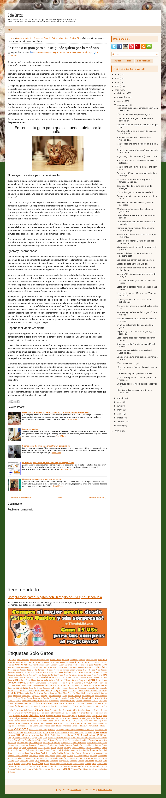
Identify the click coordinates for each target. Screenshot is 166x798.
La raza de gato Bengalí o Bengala (132, 264)
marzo (120, 418)
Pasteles (32, 740)
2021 (117, 431)
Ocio (105, 735)
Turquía (18, 766)
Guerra (33, 713)
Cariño (93, 675)
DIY (18, 693)
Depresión (64, 688)
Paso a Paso (24, 740)
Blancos (23, 670)
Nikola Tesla (70, 735)
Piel (40, 743)
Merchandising (87, 729)
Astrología (16, 667)
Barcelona (68, 667)
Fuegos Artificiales (94, 703)
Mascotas (63, 38)
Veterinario (28, 769)
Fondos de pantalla (15, 703)
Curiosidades (22, 688)
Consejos (38, 38)
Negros (47, 735)
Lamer (17, 723)
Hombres (57, 715)
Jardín (56, 721)
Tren (94, 763)
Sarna (93, 753)
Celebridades (47, 677)
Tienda (17, 763)
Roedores (11, 753)
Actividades (74, 660)
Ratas (40, 748)
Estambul (11, 701)
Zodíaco (104, 769)
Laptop (24, 723)
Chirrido (96, 677)
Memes (70, 729)
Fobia (105, 701)
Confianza (76, 683)
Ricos (101, 750)
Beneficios (102, 667)
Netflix (53, 735)
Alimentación (81, 662)
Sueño (73, 38)
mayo (120, 410)
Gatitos (18, 706)
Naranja (26, 735)
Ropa (26, 753)
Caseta (22, 677)
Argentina (98, 665)
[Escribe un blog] (12, 401)
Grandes (11, 713)
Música (19, 735)
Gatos (54, 38)
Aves (45, 667)
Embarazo (17, 696)
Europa (45, 701)
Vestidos (18, 769)
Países (50, 738)
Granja (17, 713)
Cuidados (84, 685)
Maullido (51, 729)
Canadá (19, 675)
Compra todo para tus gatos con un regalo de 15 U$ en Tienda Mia (55, 597)
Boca (29, 670)
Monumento (64, 733)
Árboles (75, 665)
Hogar (42, 715)
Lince (79, 723)
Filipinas (95, 701)
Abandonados (23, 660)
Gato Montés (77, 706)
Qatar (10, 748)
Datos (31, 688)
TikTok (35, 763)
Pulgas (104, 745)
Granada (104, 710)
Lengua (36, 723)
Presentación (23, 745)
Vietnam (74, 769)
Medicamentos (61, 730)
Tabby (17, 761)
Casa (15, 677)
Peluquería (72, 740)
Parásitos (99, 738)
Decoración (48, 688)
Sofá (19, 758)
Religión (67, 750)
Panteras (80, 738)
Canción (32, 675)
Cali (55, 672)
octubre (121, 101)
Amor (17, 665)
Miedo (33, 732)
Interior (104, 718)
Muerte (96, 732)
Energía (44, 696)
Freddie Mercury (55, 703)
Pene (78, 740)
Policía (90, 742)
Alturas (91, 662)
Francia (44, 703)
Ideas (105, 715)
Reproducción (84, 750)
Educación (80, 693)
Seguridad (33, 756)
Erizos (23, 698)
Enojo (65, 696)
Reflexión (30, 750)
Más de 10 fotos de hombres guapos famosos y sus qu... (134, 180)
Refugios (39, 750)
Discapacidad (87, 690)
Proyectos (68, 745)
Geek (60, 710)
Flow (100, 701)
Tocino (52, 764)
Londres (101, 723)
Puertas (98, 745)
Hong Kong (66, 716)
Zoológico (11, 772)
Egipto (87, 693)
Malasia (59, 726)
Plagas (69, 743)
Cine (28, 680)
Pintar (50, 742)
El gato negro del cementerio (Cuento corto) (137, 156)
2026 (117, 74)
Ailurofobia (48, 662)
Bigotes (16, 670)
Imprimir (26, 718)
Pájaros (67, 738)
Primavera (33, 745)
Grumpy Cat (25, 713)
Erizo (18, 698)
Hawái (61, 713)
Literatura (87, 723)
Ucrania (45, 766)
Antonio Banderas (52, 665)
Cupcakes (11, 688)
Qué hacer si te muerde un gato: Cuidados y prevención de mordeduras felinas (56, 412)
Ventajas (97, 766)
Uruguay (58, 766)
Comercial (83, 680)
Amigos (104, 662)
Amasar (98, 662)
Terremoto (89, 761)
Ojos (14, 737)
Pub (84, 745)
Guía (38, 713)
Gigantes (81, 710)
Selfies (47, 756)
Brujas (86, 670)
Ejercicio (94, 693)
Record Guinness (78, 748)
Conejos (68, 683)
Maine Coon (49, 726)
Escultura (54, 698)
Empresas (35, 696)
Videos (67, 769)
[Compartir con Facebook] (18, 401)
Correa (23, 685)
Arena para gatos (86, 665)
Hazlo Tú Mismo (78, 713)
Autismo (31, 667)
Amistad (11, 665)
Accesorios (55, 659)
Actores (82, 660)
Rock (105, 750)
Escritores (37, 698)
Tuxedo (32, 766)
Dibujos (56, 690)
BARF (75, 667)
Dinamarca (72, 690)
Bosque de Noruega (61, 670)
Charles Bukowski (79, 677)
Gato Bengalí (44, 706)
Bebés (87, 667)
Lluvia (94, 723)
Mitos (45, 732)
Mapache (103, 726)
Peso (26, 743)
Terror (105, 761)
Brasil (72, 670)
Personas (12, 742)
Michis (27, 732)
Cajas (50, 672)
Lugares (29, 726)
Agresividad (26, 662)
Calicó (60, 672)
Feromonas (87, 701)
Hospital (91, 716)
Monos (57, 733)
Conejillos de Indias (57, 683)
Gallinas (11, 706)
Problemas (42, 745)
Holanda (49, 716)
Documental (24, 693)
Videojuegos (56, 769)
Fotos (36, 703)
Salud (60, 752)
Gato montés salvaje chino (93, 706)
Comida (91, 680)
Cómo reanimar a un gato (128, 363)
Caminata (103, 672)
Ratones (47, 748)
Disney (104, 690)
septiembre (122, 105)
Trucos (104, 763)
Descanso (73, 688)
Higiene (16, 715)
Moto (82, 733)
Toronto (63, 764)
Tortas (69, 763)
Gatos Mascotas (51, 710)
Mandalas (75, 726)
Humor (98, 715)
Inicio (10, 29)
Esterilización (28, 701)
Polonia (96, 743)
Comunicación (42, 683)
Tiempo (10, 764)
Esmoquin (63, 698)
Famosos (70, 700)
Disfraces (97, 690)
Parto (16, 740)
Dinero (79, 690)
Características (70, 675)
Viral (80, 769)
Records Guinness (93, 748)
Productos (52, 745)
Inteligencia (76, 718)
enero (120, 425)
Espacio (71, 698)
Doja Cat (33, 693)
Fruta (79, 703)
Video (48, 769)
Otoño (45, 738)
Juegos (76, 721)
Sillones (86, 756)
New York (60, 735)
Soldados (27, 758)
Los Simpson (20, 726)
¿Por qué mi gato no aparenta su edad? (135, 192)
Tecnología (44, 761)
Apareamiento (65, 665)
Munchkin (11, 735)
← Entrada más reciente (20, 497)
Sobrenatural (102, 756)
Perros (92, 740)
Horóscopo (83, 715)
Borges (50, 670)
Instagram (66, 718)
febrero (120, 421)
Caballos (19, 672)
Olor (24, 738)
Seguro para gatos (30, 429)
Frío (74, 703)
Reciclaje (67, 748)
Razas (53, 747)
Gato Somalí (29, 710)
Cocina (40, 680)
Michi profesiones (15, 732)
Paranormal (89, 737)
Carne (99, 675)
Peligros (59, 740)
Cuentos (75, 685)
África (18, 662)
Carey (80, 675)
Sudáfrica (56, 758)
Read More (72, 419)
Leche (29, 723)
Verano (104, 766)
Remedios (74, 750)
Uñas (52, 766)
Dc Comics (38, 688)
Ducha (46, 693)
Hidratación (97, 713)
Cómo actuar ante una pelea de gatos (134, 114)
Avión (50, 667)
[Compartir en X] (15, 401)
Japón (50, 721)
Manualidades (94, 726)
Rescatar (94, 750)
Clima (33, 680)
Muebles (88, 732)
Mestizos (98, 730)
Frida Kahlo (67, 703)
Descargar (82, 688)
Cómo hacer (101, 680)
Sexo (64, 756)
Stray (50, 758)
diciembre (122, 93)
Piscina (64, 743)
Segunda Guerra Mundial (18, 756)
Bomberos (42, 670)
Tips (79, 38)
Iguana (10, 718)
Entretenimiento (88, 696)
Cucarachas (61, 685)
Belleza (93, 667)
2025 (117, 78)
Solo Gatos (15, 15)
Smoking (93, 756)
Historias (34, 715)
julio (119, 402)
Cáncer (25, 675)
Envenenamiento (101, 696)
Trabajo (88, 763)
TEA (37, 761)
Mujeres (103, 732)
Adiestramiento (91, 660)
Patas (39, 740)
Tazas (31, 761)
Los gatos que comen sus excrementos (135, 260)
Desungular (102, 688)
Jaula (70, 721)
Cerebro (68, 677)
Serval (58, 756)
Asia (9, 667)
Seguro (41, 756)
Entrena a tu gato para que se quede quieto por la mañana (53, 47)
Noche (84, 735)
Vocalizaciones (95, 769)
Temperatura (64, 761)
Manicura (84, 726)
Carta (104, 675)
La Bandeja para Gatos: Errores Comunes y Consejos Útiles (48, 462)
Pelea (44, 740)
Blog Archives (143, 61)
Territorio (98, 761)
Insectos (57, 718)
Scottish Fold (101, 753)
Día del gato (24, 690)
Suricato (11, 761)
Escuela (46, 698)
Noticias (99, 735)
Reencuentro (20, 750)
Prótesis (61, 745)
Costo (37, 685)
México (104, 730)
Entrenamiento (74, 696)
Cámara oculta (92, 672)
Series (52, 756)
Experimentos (54, 701)
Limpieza (72, 723)
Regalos (47, 750)
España (78, 698)
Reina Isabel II (57, 750)
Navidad (39, 735)
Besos (10, 670)
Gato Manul (67, 706)
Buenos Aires (94, 670)
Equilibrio (11, 698)
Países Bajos (58, 738)
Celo (56, 677)
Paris (105, 738)
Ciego (10, 680)
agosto (120, 398)
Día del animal (13, 690)
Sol (22, 758)
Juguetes (84, 721)
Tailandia (24, 761)
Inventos (26, 721)
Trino (99, 764)
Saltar (54, 753)
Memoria (77, 730)
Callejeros (68, 672)
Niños (78, 735)
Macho (35, 726)
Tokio (57, 764)
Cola (46, 680)
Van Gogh (67, 766)
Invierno (33, 721)
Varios (81, 766)
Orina (40, 738)
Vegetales (88, 766)
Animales (25, 665)
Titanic (46, 764)
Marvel (10, 730)
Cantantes (52, 675)
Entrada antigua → (97, 497)
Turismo (11, 766)
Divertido (12, 693)
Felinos (79, 701)
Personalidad (101, 740)
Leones (42, 723)
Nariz (33, 735)
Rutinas (48, 753)
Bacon (55, 667)
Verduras (11, 769)
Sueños (70, 758)
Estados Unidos (99, 698)
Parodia (10, 740)
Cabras (27, 672)
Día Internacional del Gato (40, 690)
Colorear (67, 680)
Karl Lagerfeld (99, 721)
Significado (78, 756)
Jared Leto (63, 721)
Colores (75, 680)
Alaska (56, 662)
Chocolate (103, 677)
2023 (10, 660)
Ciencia (16, 680)
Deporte (56, 688)
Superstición (102, 758)
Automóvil (39, 667)
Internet (10, 721)
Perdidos (84, 740)
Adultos (11, 662)
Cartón (10, 677)
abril (119, 414)
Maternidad (33, 730)
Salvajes (67, 753)
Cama (82, 672)
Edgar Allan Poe (69, 693)
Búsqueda (11, 672)
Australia (24, 667)
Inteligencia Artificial (91, 718)
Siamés (70, 756)
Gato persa (18, 710)
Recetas (60, 748)
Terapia (81, 761)
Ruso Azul (40, 753)
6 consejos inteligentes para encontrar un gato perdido (46, 446)
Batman (81, 667)
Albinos (62, 662)
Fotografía (28, 703)
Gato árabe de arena (30, 706)
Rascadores (32, 747)
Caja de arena (41, 672)
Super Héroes (79, 758)
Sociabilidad (12, 758)
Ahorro (40, 662)
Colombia (59, 680)
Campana (11, 675)
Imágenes (18, 718)
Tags (129, 61)
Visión (86, 769)
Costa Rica (30, 685)
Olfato (19, 737)
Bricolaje (79, 670)
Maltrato (67, 726)
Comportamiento (24, 38)
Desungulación (92, 688)
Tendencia (73, 761)
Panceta (74, 738)
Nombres (91, 735)
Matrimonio (42, 730)
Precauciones (13, 745)
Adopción (102, 659)
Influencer (41, 718)
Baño (61, 667)
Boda (34, 670)
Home (11, 38)
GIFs (75, 710)
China (89, 677)
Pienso (45, 743)
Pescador (20, 743)
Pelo (65, 740)
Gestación (67, 710)
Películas (51, 740)
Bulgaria (104, 670)
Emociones (26, 696)
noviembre (122, 97)
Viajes (41, 769)
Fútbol (104, 703)
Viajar (36, 769)
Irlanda (39, 721)
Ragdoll (22, 747)
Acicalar (65, 660)
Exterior (63, 701)
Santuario (86, 753)
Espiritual (86, 698)
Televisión (54, 761)
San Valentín (77, 753)
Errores (29, 698)
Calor (76, 672)
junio (119, 406)
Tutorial (25, 766)
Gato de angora (56, 706)
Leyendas (57, 723)
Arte (105, 665)
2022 (117, 90)
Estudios (38, 700)
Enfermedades (55, 696)
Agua (34, 662)
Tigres (28, 764)
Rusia (32, 753)
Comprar (31, 683)
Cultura (92, 685)
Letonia (49, 723)
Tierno (23, 764)
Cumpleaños (101, 685)
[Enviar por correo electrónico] (9, 401)
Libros (65, 723)
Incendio (34, 718)
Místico (39, 733)
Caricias (87, 675)
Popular (117, 61)
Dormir (47, 38)
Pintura (57, 742)
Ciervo (23, 680)
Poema (83, 742)
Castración (30, 677)
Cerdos (61, 677)
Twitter (39, 766)
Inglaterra (50, 718)
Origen (34, 738)
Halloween (54, 713)
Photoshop (34, 742)
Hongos (74, 716)
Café (32, 672)
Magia (41, 726)
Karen (91, 721)
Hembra (88, 713)
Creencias (44, 685)
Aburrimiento (44, 660)
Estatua (18, 701)
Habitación (45, 713)
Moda (51, 732)
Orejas (28, 738)
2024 (14, 660)
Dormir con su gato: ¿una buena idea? (134, 373)
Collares (52, 680)
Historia (24, 715)
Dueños (53, 693)
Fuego (83, 703)
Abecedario (34, 660)
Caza (38, 677)
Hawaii (67, 713)
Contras (96, 683)
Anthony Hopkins (37, 665)
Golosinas (89, 710)
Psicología (77, 745)
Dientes (64, 690)
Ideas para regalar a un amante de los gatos (41, 479)
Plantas (76, 742)
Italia (45, 721)
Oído (9, 738)
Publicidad (90, 745)
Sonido (44, 758)
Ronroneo (19, 753)
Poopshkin (103, 743)
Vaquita (74, 766)
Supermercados (91, 758)
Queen (15, 748)
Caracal (60, 675)
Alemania (70, 662)
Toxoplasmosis (78, 764)
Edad (60, 693)
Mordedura (75, 732)
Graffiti (97, 710)
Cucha (69, 685)
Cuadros (52, 685)
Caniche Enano (41, 675)
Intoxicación (18, 721)
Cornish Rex (15, 685)
